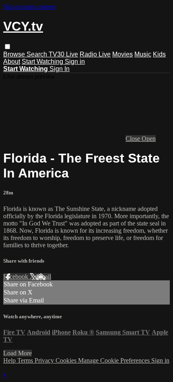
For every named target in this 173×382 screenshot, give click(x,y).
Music (142, 54)
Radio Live (95, 54)
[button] (7, 46)
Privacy (45, 360)
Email (43, 276)
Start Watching (43, 61)
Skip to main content (29, 6)
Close (134, 138)
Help (10, 360)
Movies (122, 54)
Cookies (67, 360)
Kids (159, 54)
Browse (15, 54)
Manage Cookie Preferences (114, 360)
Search (38, 54)
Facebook (16, 276)
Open (149, 138)
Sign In (59, 68)
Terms (26, 360)
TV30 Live (63, 54)
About (11, 61)
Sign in (75, 61)
